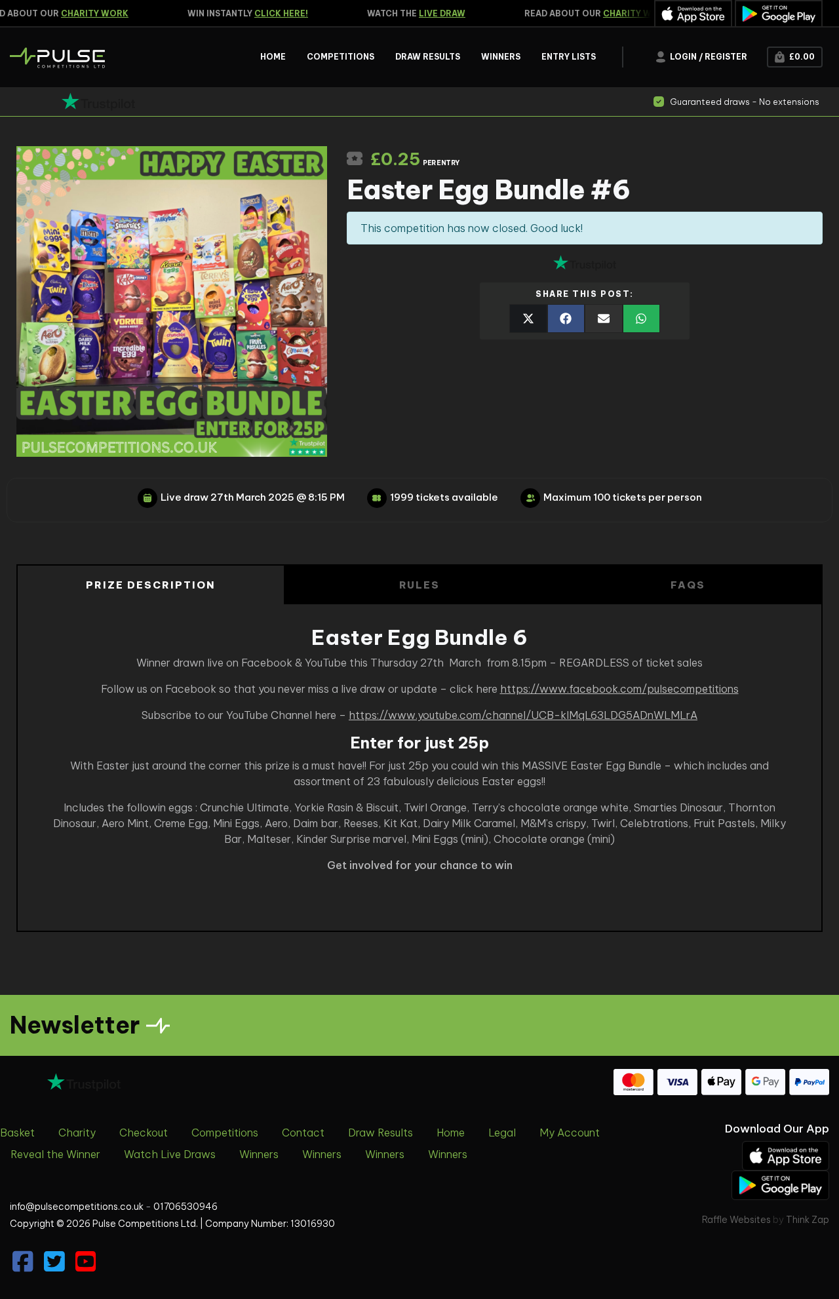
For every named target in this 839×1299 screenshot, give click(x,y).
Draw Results (380, 1132)
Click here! (269, 13)
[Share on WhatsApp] (642, 318)
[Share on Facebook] (566, 318)
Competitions (224, 1132)
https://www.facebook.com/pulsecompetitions (619, 688)
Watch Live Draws (170, 1154)
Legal (502, 1132)
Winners (259, 1154)
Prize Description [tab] (150, 585)
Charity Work (83, 13)
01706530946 (185, 1206)
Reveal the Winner (55, 1154)
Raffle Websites (736, 1220)
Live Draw (430, 13)
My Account (569, 1132)
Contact (303, 1132)
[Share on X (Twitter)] (528, 318)
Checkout (143, 1132)
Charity (77, 1132)
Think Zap (807, 1220)
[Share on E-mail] (604, 318)
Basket (17, 1132)
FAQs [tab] (688, 585)
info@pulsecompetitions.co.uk (77, 1206)
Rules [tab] (419, 585)
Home (451, 1132)
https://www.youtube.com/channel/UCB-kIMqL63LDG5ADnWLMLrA (523, 715)
